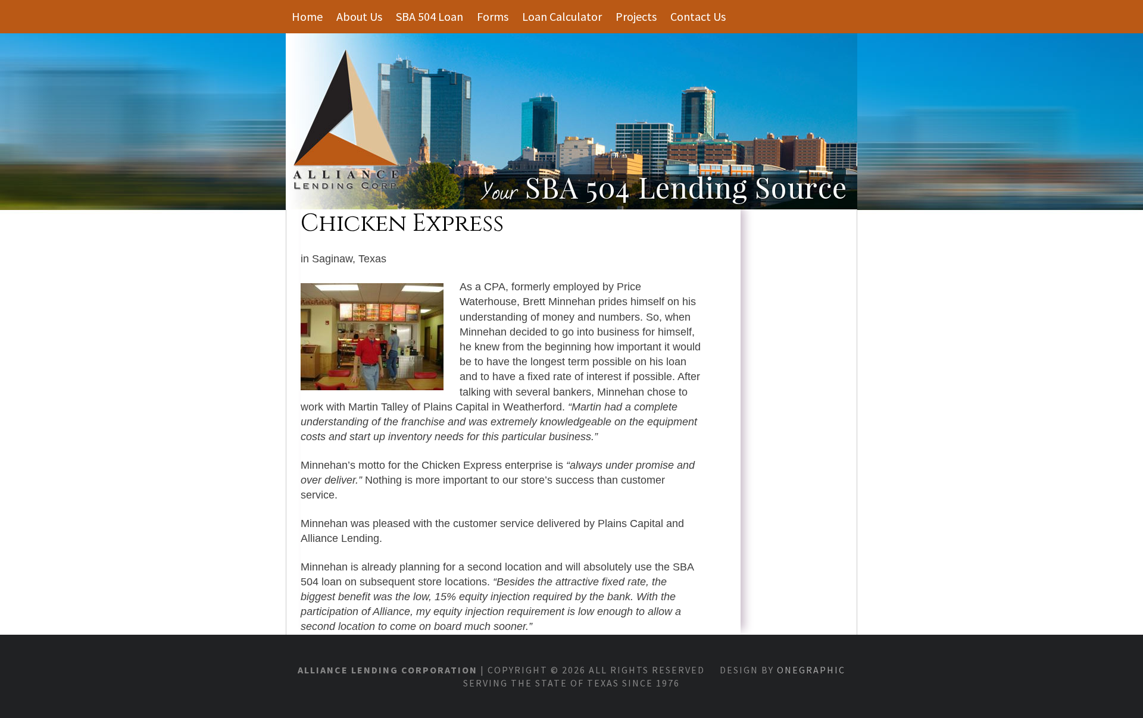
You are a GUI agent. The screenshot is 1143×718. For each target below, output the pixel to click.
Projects (636, 16)
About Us (359, 16)
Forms (492, 16)
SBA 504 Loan (429, 16)
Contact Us (698, 16)
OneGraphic (811, 670)
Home (307, 16)
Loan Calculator (562, 16)
